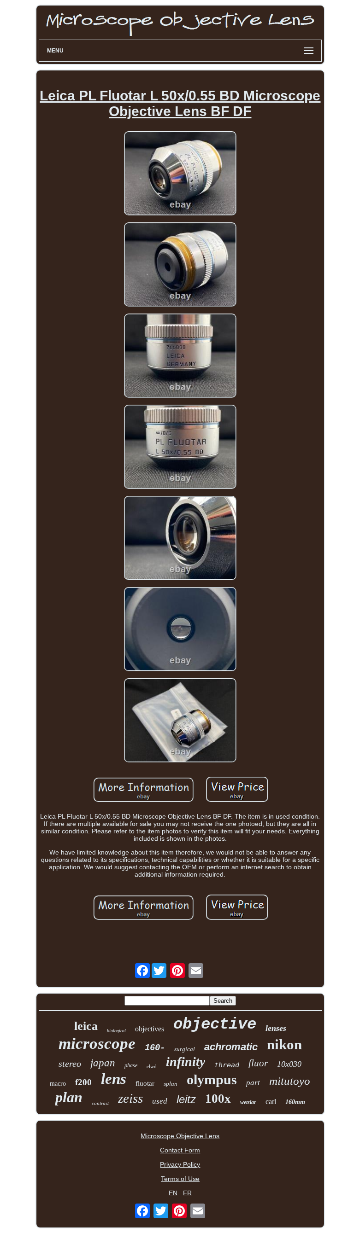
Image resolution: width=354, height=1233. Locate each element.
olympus (212, 1079)
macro (58, 1083)
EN (173, 1193)
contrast (100, 1103)
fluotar (145, 1083)
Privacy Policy (180, 1164)
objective (214, 1024)
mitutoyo (289, 1081)
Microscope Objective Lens (180, 1136)
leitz (186, 1099)
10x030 (289, 1064)
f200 (83, 1082)
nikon (284, 1044)
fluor (258, 1063)
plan (69, 1097)
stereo (70, 1064)
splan (170, 1083)
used (159, 1101)
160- (155, 1048)
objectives (149, 1029)
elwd (152, 1066)
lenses (276, 1028)
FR (187, 1193)
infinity (185, 1061)
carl (271, 1101)
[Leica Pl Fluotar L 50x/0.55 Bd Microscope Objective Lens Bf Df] (180, 174)
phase (130, 1065)
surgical (184, 1049)
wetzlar (248, 1102)
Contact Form (180, 1150)
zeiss (130, 1098)
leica (86, 1026)
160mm (295, 1102)
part (253, 1082)
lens (113, 1078)
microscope (97, 1044)
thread (226, 1065)
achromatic (231, 1047)
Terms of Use (180, 1178)
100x (218, 1098)
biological (116, 1030)
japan (102, 1063)
